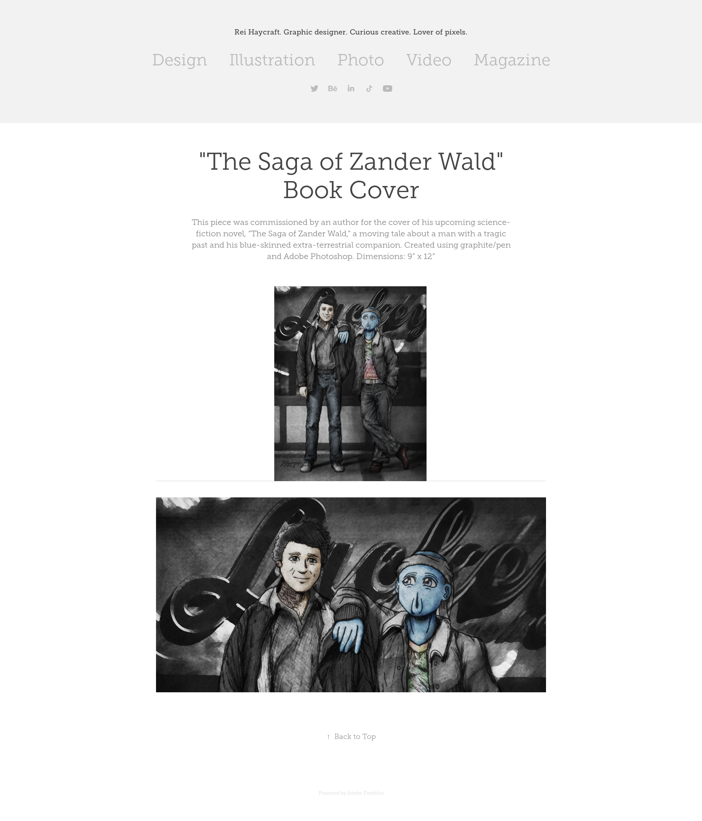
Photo (360, 60)
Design (179, 60)
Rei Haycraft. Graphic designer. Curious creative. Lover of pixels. (351, 32)
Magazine (512, 60)
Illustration (272, 60)
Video (429, 60)
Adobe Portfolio (365, 793)
